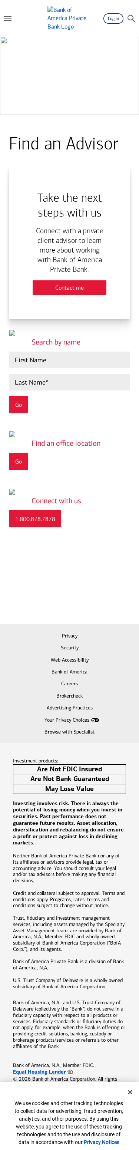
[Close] (130, 1092)
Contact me (69, 287)
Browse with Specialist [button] (69, 732)
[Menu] (8, 18)
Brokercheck (69, 696)
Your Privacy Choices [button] (66, 720)
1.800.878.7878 (35, 519)
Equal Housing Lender (39, 1071)
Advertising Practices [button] (70, 708)
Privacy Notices (101, 1142)
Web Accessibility (70, 660)
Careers (69, 684)
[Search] (131, 18)
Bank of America (69, 672)
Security (70, 648)
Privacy (69, 636)
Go (18, 461)
